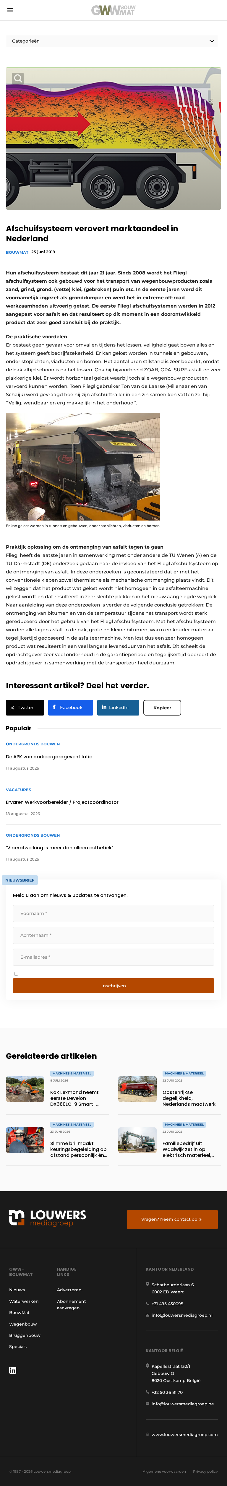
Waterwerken (24, 1301)
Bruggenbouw (24, 1335)
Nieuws (17, 1289)
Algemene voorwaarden (164, 1471)
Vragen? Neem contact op (169, 1219)
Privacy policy (205, 1471)
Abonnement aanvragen (71, 1305)
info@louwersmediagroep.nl (182, 1315)
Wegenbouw (23, 1324)
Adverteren (69, 1289)
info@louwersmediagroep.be (183, 1404)
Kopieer (162, 708)
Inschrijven (113, 986)
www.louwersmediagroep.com (185, 1434)
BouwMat (17, 252)
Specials (18, 1346)
